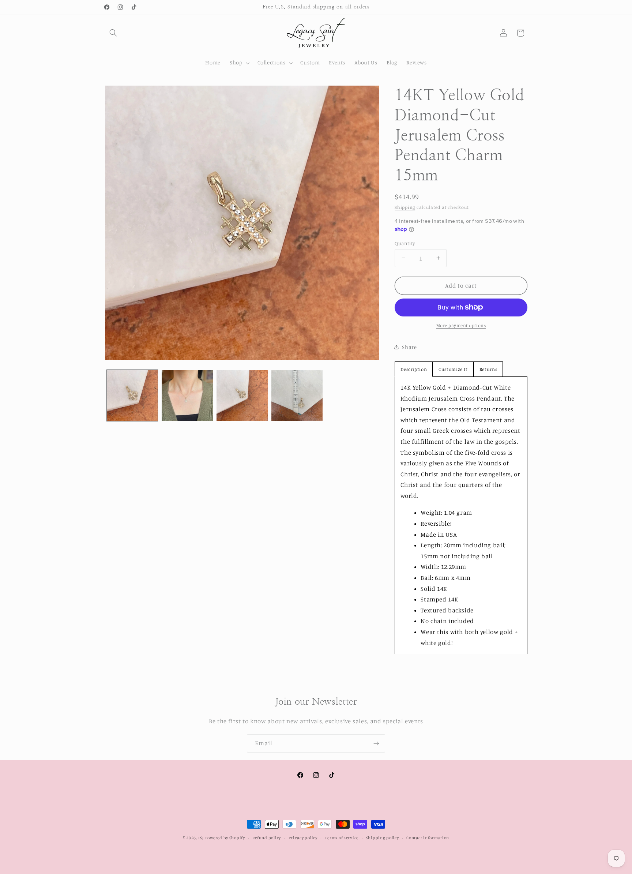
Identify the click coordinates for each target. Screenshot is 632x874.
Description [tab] (413, 369)
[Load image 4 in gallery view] (297, 395)
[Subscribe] (376, 743)
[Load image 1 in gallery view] (132, 395)
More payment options (461, 325)
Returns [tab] (488, 369)
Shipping (405, 207)
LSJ (201, 837)
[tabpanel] (461, 515)
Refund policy (266, 837)
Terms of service (341, 837)
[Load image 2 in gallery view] (187, 395)
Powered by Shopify (225, 837)
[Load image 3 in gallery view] (242, 395)
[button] (113, 33)
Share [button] (409, 347)
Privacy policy (303, 837)
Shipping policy (382, 837)
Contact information (427, 837)
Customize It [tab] (453, 369)
